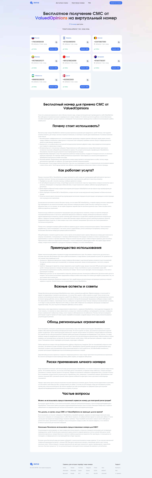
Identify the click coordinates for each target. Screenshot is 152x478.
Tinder (95, 467)
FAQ (89, 3)
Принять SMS (53, 49)
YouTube (80, 467)
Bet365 (96, 473)
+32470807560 (100, 42)
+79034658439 (38, 42)
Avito (87, 473)
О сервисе (118, 473)
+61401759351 (99, 61)
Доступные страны (62, 3)
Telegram (88, 467)
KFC (79, 473)
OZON (95, 470)
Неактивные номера (78, 3)
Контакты (117, 467)
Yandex (72, 467)
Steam (80, 470)
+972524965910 (69, 42)
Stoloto (88, 470)
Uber (103, 467)
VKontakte (65, 470)
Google (72, 473)
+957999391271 (38, 61)
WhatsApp (73, 470)
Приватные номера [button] (116, 2)
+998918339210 (38, 79)
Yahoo (64, 467)
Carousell (104, 473)
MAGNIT (104, 470)
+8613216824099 (69, 61)
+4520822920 (68, 79)
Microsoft (65, 473)
